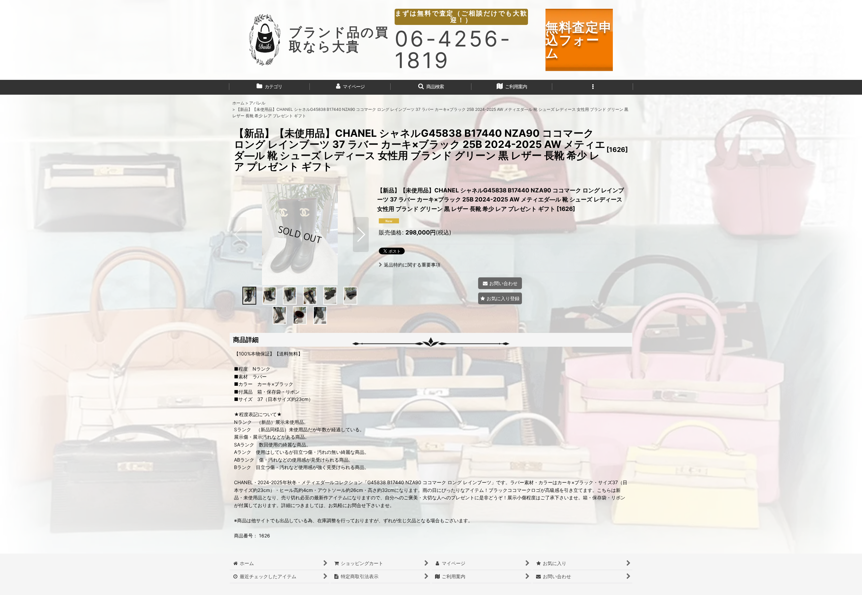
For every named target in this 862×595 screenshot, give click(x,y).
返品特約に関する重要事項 (412, 265)
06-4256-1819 (453, 49)
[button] (431, 87)
